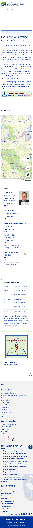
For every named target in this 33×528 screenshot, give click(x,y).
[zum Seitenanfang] (30, 374)
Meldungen (4, 498)
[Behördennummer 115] (16, 258)
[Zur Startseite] (16, 4)
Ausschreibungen (6, 493)
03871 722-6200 (9, 203)
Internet (6, 245)
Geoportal (6, 509)
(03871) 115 (7, 255)
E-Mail (6, 206)
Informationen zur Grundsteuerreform (11, 363)
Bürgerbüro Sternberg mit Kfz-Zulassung (15, 466)
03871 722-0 (5, 407)
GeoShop (5, 511)
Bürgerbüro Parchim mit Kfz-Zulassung (14, 464)
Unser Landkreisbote (7, 501)
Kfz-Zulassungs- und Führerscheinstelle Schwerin (13, 480)
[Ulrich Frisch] (16, 199)
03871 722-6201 (9, 216)
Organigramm (5, 496)
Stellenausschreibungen (8, 491)
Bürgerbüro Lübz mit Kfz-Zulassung (13, 459)
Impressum (10, 522)
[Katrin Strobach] (16, 214)
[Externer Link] (16, 94)
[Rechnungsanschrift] (16, 427)
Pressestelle (9, 519)
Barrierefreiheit (21, 519)
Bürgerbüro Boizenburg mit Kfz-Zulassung (15, 451)
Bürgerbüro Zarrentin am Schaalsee (13, 477)
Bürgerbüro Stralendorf (10, 472)
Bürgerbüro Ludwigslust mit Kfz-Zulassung (16, 461)
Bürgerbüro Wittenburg (10, 474)
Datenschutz (20, 522)
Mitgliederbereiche (7, 506)
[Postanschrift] (16, 403)
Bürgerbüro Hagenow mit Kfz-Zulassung (15, 456)
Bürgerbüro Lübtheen (9, 469)
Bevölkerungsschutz (7, 503)
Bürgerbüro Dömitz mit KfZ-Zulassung (14, 453)
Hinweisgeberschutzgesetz (16, 525)
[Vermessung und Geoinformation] (16, 235)
